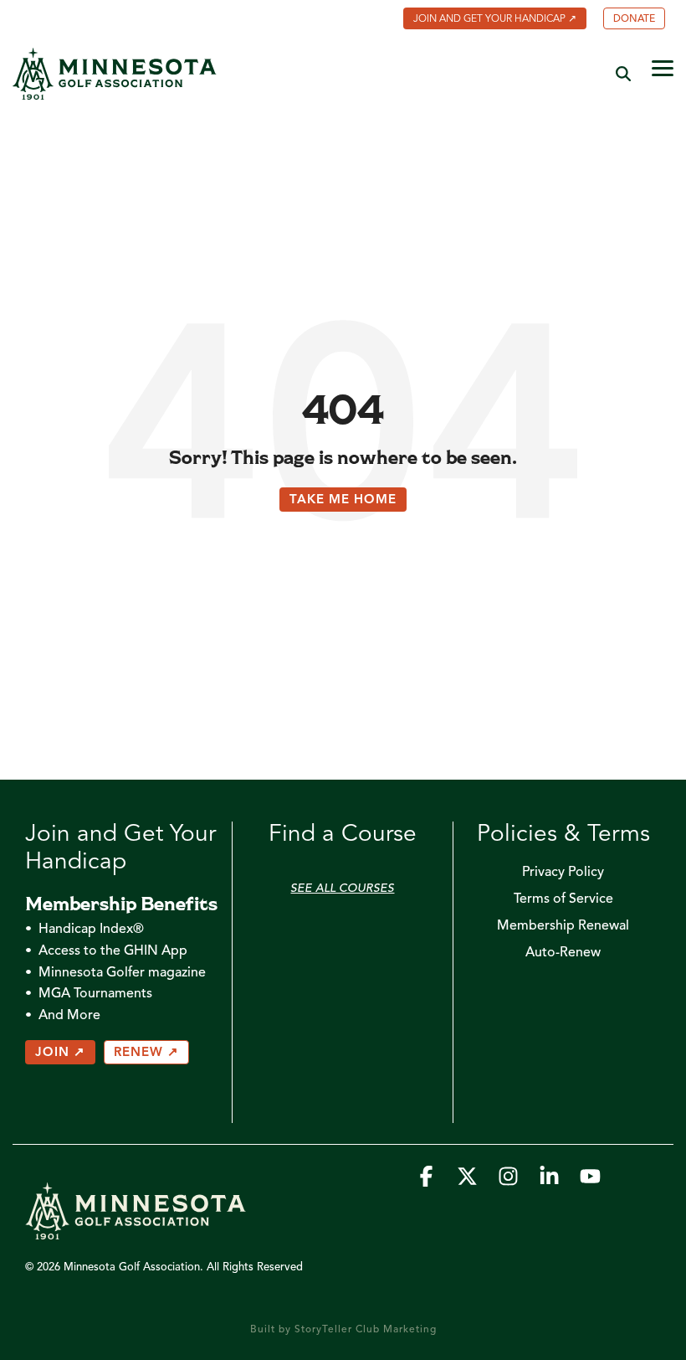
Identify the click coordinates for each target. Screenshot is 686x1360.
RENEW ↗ (146, 1053)
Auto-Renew (563, 953)
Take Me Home (343, 500)
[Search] (623, 73)
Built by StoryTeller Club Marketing (343, 1330)
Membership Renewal (563, 926)
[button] (662, 67)
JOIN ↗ (60, 1053)
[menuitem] (486, 20)
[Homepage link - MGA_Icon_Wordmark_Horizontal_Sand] (135, 1232)
